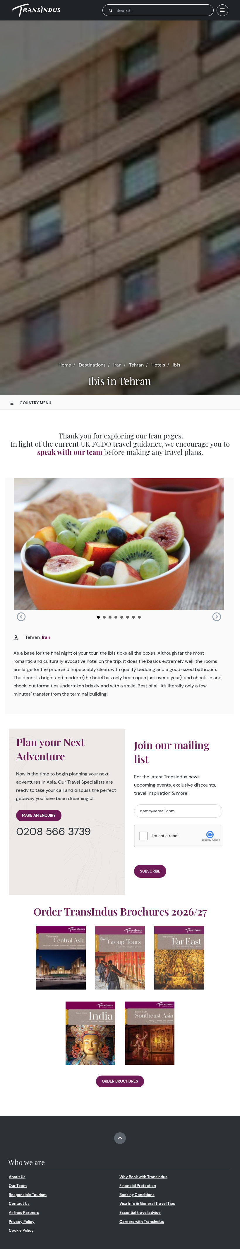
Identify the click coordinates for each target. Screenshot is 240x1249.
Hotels (158, 365)
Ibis (176, 365)
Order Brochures (120, 1081)
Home (65, 365)
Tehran (136, 365)
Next (216, 617)
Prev (21, 617)
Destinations (92, 365)
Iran (117, 365)
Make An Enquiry (39, 815)
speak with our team (69, 452)
